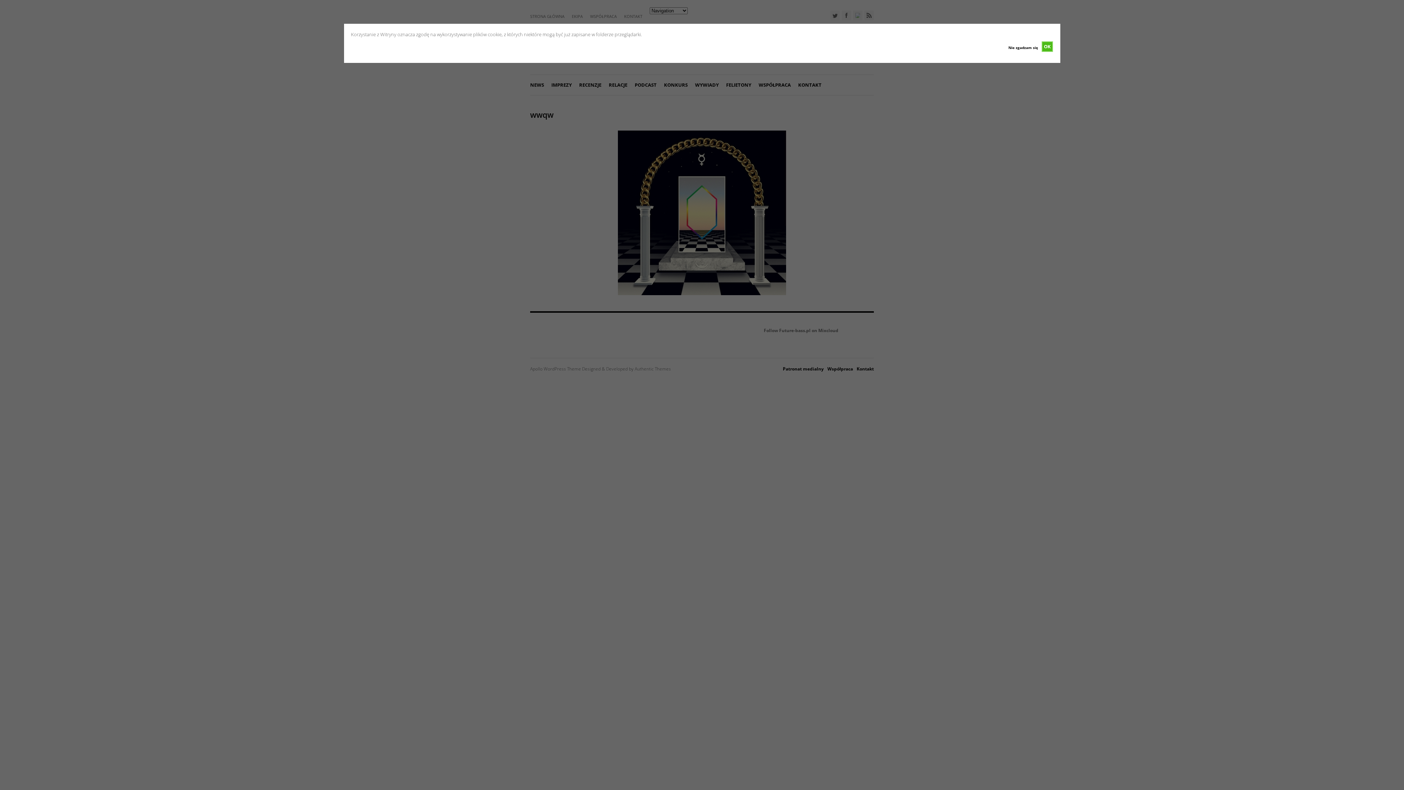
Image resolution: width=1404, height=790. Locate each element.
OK (1047, 46)
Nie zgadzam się (1023, 47)
